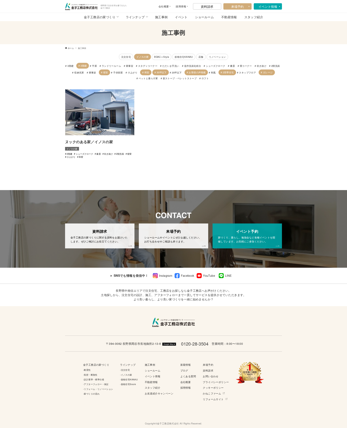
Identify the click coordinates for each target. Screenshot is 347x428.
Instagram (165, 275)
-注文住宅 (125, 369)
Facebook (187, 275)
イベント (181, 17)
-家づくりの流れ (91, 393)
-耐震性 (87, 369)
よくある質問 (188, 376)
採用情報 (185, 387)
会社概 (162, 6)
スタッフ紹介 (253, 17)
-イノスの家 (126, 374)
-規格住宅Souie (128, 384)
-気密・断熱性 (90, 374)
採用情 (179, 6)
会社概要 (185, 382)
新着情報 (185, 364)
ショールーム (204, 17)
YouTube (209, 275)
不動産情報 (229, 17)
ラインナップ (135, 17)
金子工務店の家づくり (99, 17)
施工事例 (161, 17)
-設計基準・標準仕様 (93, 379)
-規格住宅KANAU (129, 379)
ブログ (184, 370)
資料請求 (207, 6)
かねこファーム (212, 393)
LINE (228, 275)
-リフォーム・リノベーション (98, 388)
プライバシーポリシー (216, 382)
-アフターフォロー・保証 (96, 384)
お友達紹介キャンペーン (159, 393)
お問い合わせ (210, 376)
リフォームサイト (213, 399)
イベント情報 (267, 6)
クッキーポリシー (213, 387)
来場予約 (237, 6)
